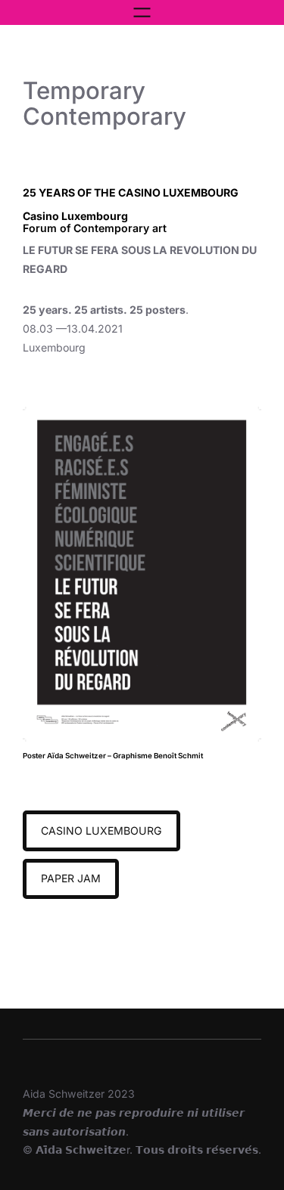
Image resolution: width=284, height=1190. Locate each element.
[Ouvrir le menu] (142, 12)
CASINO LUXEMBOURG (101, 830)
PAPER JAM (71, 878)
